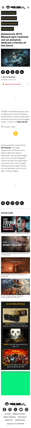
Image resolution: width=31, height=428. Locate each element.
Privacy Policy (22, 417)
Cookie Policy (9, 420)
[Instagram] (10, 409)
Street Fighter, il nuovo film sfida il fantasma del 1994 (15, 366)
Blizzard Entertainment (9, 24)
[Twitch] (26, 409)
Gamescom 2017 (7, 29)
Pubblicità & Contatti (18, 414)
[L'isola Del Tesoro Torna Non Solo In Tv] (15, 336)
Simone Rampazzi (9, 77)
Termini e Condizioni (9, 417)
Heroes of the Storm (8, 13)
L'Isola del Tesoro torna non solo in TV (15, 345)
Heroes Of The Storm (9, 18)
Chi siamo (7, 414)
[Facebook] (5, 409)
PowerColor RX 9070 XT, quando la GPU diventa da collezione (15, 325)
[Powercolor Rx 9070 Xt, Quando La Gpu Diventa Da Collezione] (15, 315)
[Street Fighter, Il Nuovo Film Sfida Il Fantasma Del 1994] (15, 356)
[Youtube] (21, 409)
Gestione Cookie (20, 420)
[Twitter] (16, 409)
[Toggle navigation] (3, 7)
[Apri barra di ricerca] (28, 7)
